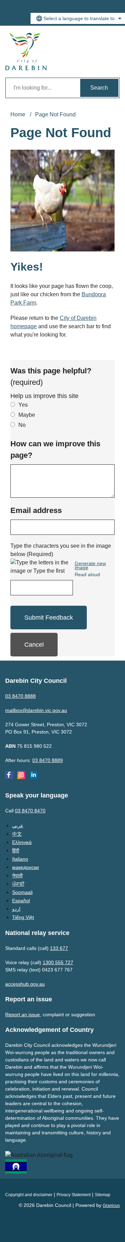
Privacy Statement (74, 1194)
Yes (23, 405)
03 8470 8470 (30, 810)
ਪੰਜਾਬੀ (18, 884)
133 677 (59, 948)
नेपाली (17, 875)
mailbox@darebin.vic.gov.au (36, 710)
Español (21, 900)
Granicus (111, 1205)
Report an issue (22, 1014)
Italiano (20, 859)
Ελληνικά (22, 842)
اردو (16, 909)
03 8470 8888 (20, 696)
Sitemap (102, 1194)
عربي (17, 825)
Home (17, 114)
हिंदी (15, 850)
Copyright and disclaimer (28, 1194)
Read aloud (87, 575)
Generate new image (90, 566)
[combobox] (78, 18)
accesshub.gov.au (25, 984)
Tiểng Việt (23, 917)
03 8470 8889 (47, 760)
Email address (36, 510)
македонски (25, 867)
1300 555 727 (58, 962)
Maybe (26, 415)
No (22, 425)
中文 (17, 834)
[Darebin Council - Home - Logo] (26, 52)
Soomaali (22, 892)
